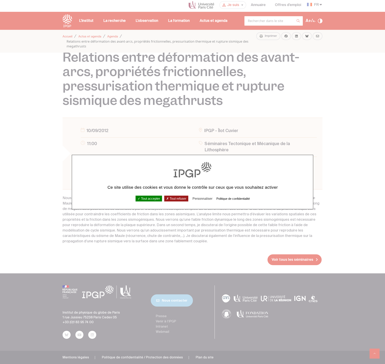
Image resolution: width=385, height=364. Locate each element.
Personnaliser (202, 198)
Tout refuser (177, 198)
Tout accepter (150, 198)
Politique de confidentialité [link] (233, 198)
